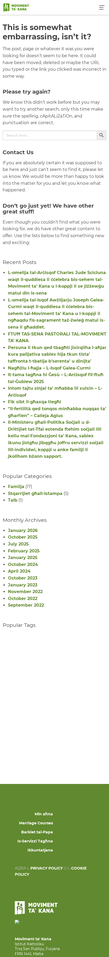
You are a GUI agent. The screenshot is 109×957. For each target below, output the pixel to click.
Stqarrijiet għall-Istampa (35, 493)
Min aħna (44, 814)
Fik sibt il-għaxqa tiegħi (34, 401)
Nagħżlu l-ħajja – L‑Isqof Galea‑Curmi (49, 368)
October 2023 (22, 578)
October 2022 (22, 598)
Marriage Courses (36, 823)
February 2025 (24, 550)
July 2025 (18, 544)
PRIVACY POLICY (46, 868)
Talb (12, 500)
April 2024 (19, 571)
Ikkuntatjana (40, 850)
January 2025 (23, 557)
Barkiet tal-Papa (37, 832)
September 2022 (26, 605)
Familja (16, 486)
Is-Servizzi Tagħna (35, 841)
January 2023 (22, 584)
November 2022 (25, 591)
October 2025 (23, 537)
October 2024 (23, 564)
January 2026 (23, 530)
